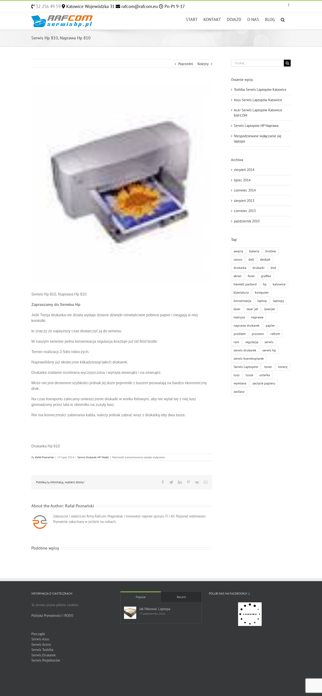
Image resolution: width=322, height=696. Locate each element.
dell (251, 259)
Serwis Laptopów (246, 367)
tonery (283, 367)
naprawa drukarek (247, 325)
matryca (239, 317)
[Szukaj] (283, 19)
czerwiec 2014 (245, 190)
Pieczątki (38, 634)
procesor (258, 334)
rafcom (275, 334)
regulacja (251, 342)
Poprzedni (185, 64)
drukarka (240, 268)
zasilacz (239, 391)
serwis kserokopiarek (249, 358)
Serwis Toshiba (42, 649)
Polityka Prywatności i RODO (52, 615)
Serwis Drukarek (43, 655)
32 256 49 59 (48, 6)
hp (265, 284)
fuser (251, 276)
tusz (236, 375)
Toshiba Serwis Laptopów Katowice (260, 89)
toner (268, 367)
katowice (279, 284)
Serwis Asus (40, 639)
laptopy (278, 301)
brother (270, 251)
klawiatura (241, 292)
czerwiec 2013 (245, 210)
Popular (141, 597)
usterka (264, 375)
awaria (238, 251)
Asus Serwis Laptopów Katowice (258, 100)
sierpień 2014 (244, 169)
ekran (238, 276)
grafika (266, 276)
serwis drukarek (245, 350)
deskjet (265, 259)
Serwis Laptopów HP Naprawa (256, 125)
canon (238, 259)
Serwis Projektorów (45, 660)
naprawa (257, 317)
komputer (262, 292)
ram (236, 342)
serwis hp (269, 350)
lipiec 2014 (242, 180)
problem (240, 334)
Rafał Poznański (44, 457)
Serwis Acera (41, 644)
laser (237, 309)
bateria (254, 251)
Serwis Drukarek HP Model (93, 457)
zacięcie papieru (263, 383)
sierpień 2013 (244, 200)
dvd (273, 268)
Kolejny (203, 64)
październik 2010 (247, 221)
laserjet (269, 309)
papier (270, 325)
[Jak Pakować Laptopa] (130, 613)
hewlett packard (245, 284)
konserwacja (242, 301)
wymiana (240, 383)
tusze (249, 375)
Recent (181, 597)
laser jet (252, 309)
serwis (268, 342)
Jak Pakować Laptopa (154, 609)
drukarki (258, 268)
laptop (262, 301)
